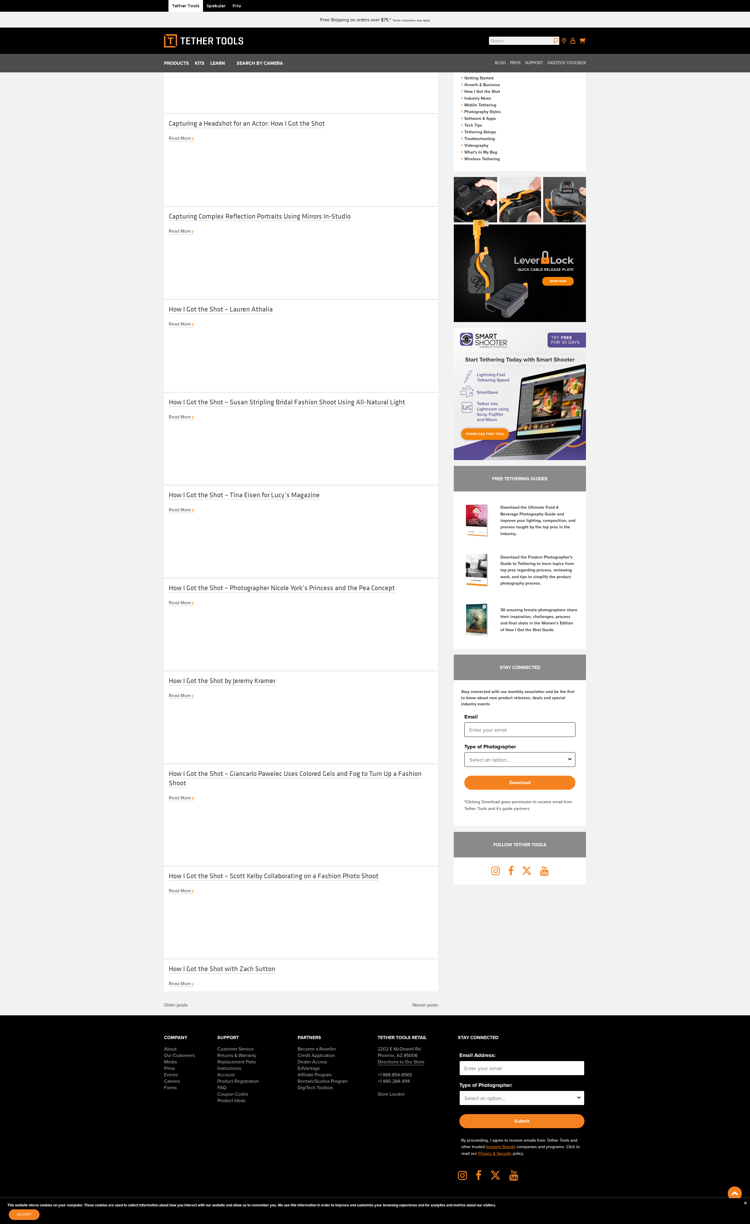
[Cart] (583, 41)
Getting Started (478, 78)
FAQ (221, 1087)
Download (520, 782)
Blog (500, 63)
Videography (476, 145)
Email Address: (477, 1055)
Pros (515, 63)
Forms (170, 1087)
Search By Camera (260, 63)
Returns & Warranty (236, 1055)
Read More (180, 138)
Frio (237, 5)
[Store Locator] (564, 41)
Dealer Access (312, 1061)
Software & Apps (480, 118)
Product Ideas (231, 1100)
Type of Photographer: (485, 1085)
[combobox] (518, 760)
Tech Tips (473, 125)
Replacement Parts (236, 1061)
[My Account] (572, 41)
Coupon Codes (232, 1094)
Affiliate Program (315, 1074)
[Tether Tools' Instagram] (466, 1177)
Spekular (216, 5)
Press (169, 1068)
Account (226, 1074)
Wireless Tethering (482, 159)
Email (471, 717)
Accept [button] (24, 1214)
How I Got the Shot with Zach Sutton (222, 968)
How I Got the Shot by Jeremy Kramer (222, 680)
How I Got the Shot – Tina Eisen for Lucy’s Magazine (244, 494)
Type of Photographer (490, 746)
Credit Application (316, 1055)
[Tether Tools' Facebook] (482, 1177)
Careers (172, 1081)
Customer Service (235, 1049)
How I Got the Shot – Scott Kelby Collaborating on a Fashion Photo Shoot (274, 875)
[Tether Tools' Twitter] (499, 1177)
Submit (521, 1121)
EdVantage (309, 1068)
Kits (199, 63)
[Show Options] (570, 760)
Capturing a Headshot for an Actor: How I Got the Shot (247, 123)
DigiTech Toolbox (567, 63)
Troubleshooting (479, 139)
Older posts (176, 1005)
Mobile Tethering (480, 105)
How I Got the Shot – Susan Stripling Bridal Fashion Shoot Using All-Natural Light (287, 401)
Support (534, 63)
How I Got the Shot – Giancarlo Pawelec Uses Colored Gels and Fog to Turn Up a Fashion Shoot (295, 778)
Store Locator (391, 1094)
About (170, 1049)
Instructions (229, 1068)
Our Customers (179, 1055)
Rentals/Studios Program (323, 1081)
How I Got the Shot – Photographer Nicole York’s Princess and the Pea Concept (282, 587)
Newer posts (425, 1005)
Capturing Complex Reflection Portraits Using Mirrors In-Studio (260, 216)
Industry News (477, 98)
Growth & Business (482, 85)
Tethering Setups (480, 132)
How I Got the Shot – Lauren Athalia (221, 309)
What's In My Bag (480, 152)
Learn (217, 63)
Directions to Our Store (401, 1061)
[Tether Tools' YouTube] (513, 1177)
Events (171, 1074)
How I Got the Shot (482, 91)
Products (176, 63)
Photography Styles (482, 112)
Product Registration (238, 1081)
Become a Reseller (317, 1049)
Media (170, 1061)
